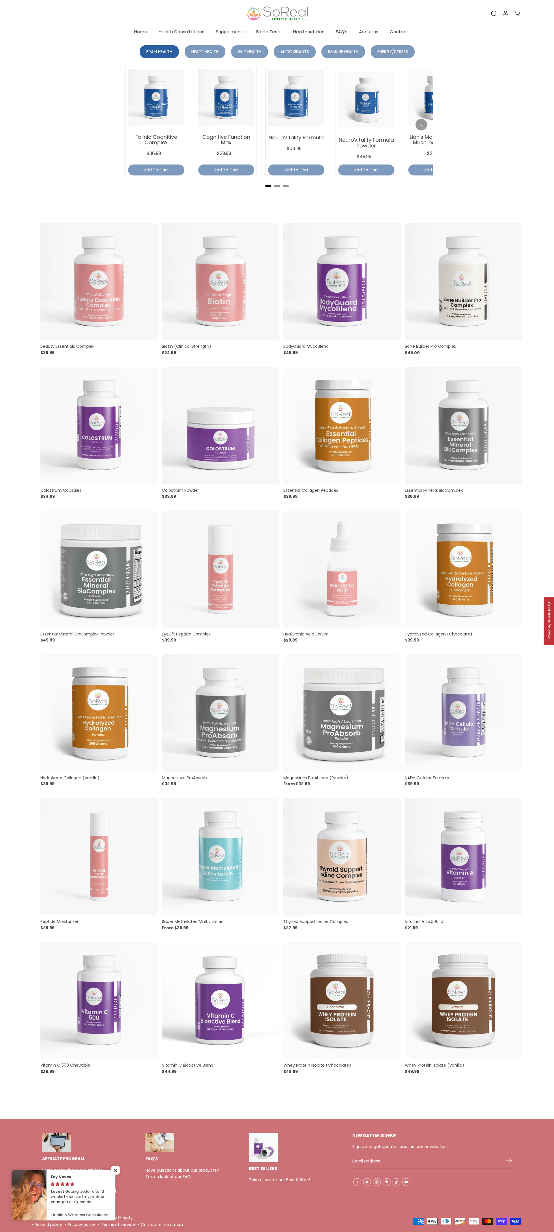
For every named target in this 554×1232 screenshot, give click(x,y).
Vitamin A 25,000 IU (424, 921)
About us (368, 32)
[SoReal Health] (277, 13)
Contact (399, 32)
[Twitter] (367, 1182)
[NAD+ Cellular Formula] (463, 713)
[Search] (494, 13)
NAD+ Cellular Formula (427, 778)
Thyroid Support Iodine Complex (315, 921)
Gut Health (249, 52)
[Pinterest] (387, 1182)
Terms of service (118, 1224)
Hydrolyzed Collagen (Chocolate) (438, 634)
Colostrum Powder (180, 490)
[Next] (421, 124)
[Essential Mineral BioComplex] (463, 425)
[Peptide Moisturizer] (99, 856)
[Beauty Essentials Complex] (99, 281)
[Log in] (505, 13)
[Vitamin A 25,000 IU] (463, 856)
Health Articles (308, 32)
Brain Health (159, 52)
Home (140, 32)
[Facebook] (357, 1182)
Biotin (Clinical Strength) (186, 346)
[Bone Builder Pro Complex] (463, 281)
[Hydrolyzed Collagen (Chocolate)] (463, 569)
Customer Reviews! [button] (549, 621)
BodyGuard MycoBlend (306, 346)
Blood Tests (269, 32)
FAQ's (341, 32)
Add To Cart (156, 170)
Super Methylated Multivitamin (193, 921)
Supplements (230, 32)
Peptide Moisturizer (59, 921)
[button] (115, 1170)
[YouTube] (406, 1182)
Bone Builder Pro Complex (430, 346)
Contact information (162, 1224)
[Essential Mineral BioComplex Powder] (99, 569)
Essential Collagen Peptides (310, 490)
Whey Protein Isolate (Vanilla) (434, 1065)
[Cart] (517, 13)
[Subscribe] (509, 1161)
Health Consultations (181, 32)
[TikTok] (396, 1182)
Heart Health (205, 52)
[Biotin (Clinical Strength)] (220, 281)
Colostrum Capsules (60, 490)
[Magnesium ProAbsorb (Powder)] (342, 713)
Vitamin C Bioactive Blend (188, 1065)
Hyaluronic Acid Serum (306, 634)
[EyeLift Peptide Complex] (220, 569)
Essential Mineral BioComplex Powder (77, 634)
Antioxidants (294, 52)
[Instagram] (377, 1182)
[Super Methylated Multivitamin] (220, 856)
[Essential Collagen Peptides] (342, 425)
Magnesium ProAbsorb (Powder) (315, 778)
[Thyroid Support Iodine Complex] (342, 856)
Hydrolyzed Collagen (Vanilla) (70, 778)
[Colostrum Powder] (220, 425)
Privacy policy (81, 1224)
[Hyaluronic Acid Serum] (342, 569)
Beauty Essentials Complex (67, 346)
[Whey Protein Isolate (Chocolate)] (342, 1000)
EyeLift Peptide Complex (186, 634)
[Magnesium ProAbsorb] (220, 713)
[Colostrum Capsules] (99, 425)
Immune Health (343, 52)
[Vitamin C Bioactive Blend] (220, 1000)
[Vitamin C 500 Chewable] (99, 1000)
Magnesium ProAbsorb (184, 778)
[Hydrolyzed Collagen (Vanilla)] (99, 713)
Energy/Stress (392, 52)
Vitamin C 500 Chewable (65, 1065)
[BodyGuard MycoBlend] (342, 281)
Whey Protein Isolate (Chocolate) (317, 1065)
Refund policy (48, 1224)
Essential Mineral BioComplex (434, 490)
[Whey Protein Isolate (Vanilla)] (463, 1000)
